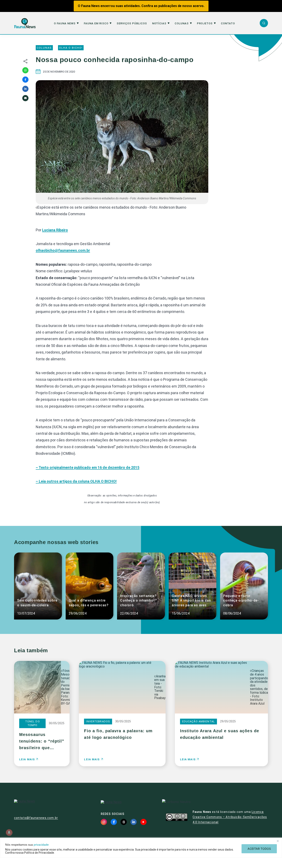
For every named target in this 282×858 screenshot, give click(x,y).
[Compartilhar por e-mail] (25, 98)
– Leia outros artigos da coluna (76, 481)
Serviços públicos (132, 23)
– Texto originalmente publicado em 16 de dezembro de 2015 (87, 467)
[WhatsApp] (25, 70)
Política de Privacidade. (39, 852)
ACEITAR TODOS (259, 848)
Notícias (159, 23)
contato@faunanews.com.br (36, 817)
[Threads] (124, 822)
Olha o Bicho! (71, 47)
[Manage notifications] (9, 832)
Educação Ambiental (198, 721)
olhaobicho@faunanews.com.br (63, 250)
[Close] (277, 841)
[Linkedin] (25, 89)
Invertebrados (98, 721)
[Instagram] (104, 822)
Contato (228, 23)
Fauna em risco (96, 23)
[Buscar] (264, 23)
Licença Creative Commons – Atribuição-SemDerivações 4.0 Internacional (230, 817)
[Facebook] (25, 79)
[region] (141, 848)
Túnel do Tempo (32, 723)
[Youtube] (143, 822)
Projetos (205, 23)
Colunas (182, 23)
